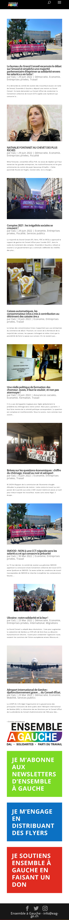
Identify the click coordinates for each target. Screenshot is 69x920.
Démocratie (41, 76)
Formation (24, 397)
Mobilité (11, 697)
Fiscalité (34, 155)
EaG (13, 76)
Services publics (36, 233)
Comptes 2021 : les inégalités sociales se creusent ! (30, 227)
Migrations (52, 623)
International (37, 623)
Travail (34, 79)
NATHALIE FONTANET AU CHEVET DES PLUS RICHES (32, 149)
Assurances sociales (44, 395)
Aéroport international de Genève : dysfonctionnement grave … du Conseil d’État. (34, 691)
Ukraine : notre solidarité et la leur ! (27, 618)
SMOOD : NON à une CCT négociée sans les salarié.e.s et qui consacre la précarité (32, 552)
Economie (54, 76)
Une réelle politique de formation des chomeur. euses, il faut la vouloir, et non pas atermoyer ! (33, 389)
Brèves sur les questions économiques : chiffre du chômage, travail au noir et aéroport (34, 471)
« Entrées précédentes (16, 721)
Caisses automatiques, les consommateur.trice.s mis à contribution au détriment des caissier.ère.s (33, 313)
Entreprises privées (18, 79)
